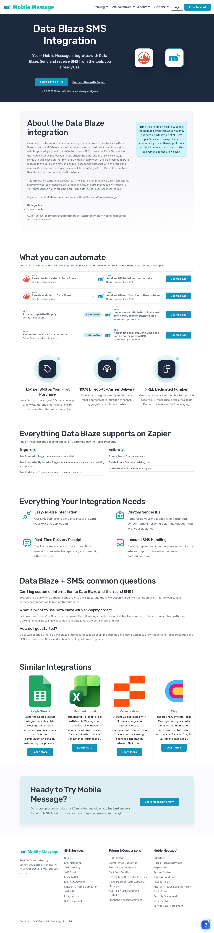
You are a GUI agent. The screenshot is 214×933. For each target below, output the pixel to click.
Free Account (197, 7)
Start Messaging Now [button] (159, 801)
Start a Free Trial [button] (51, 81)
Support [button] (159, 7)
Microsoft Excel (84, 711)
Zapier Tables (129, 711)
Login (177, 7)
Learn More (40, 751)
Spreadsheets (35, 209)
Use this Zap (178, 278)
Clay (174, 711)
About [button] (142, 7)
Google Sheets (40, 711)
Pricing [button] (99, 7)
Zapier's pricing (113, 216)
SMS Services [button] (121, 7)
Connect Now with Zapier (88, 82)
